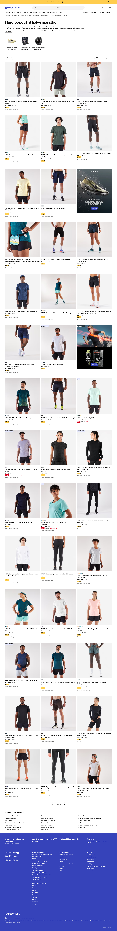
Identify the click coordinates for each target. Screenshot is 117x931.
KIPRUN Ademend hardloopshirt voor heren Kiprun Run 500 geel (22, 209)
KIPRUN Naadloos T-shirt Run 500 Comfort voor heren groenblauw (58, 683)
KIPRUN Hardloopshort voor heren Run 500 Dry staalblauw (56, 209)
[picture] (22, 79)
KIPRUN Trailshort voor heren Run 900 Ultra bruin (56, 735)
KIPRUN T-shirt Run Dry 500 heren (87, 418)
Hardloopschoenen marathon (49, 815)
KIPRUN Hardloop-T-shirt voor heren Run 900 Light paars (21, 470)
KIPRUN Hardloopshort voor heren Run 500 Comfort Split (21, 789)
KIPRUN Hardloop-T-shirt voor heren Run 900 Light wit (58, 629)
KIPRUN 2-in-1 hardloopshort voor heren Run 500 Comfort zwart (92, 102)
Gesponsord (80, 326)
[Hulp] (102, 8)
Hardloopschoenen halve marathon (11, 48)
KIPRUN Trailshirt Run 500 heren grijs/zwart (18, 522)
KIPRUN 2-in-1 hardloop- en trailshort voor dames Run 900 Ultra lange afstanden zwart (94, 312)
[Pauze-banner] (108, 2)
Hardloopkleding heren (84, 820)
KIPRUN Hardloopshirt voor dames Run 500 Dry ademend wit (92, 576)
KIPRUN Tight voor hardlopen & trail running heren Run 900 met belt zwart (58, 788)
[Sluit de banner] (110, 2)
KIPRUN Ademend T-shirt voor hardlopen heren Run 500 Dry (57, 156)
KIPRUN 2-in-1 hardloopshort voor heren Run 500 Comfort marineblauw (20, 365)
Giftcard (108, 12)
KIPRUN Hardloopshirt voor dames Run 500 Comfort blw (22, 630)
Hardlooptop (44, 829)
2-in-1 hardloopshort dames (13, 827)
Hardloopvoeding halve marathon (25, 48)
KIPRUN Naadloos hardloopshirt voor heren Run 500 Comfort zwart (21, 736)
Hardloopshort (82, 822)
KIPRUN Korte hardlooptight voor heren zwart (55, 260)
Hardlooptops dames (47, 818)
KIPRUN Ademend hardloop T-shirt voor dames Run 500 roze (93, 630)
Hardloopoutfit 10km (11, 818)
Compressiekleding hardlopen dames (16, 822)
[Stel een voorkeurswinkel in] (98, 8)
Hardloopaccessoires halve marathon (38, 48)
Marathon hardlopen (83, 815)
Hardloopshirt (9, 820)
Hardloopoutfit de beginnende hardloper (89, 818)
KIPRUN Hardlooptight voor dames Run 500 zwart (57, 574)
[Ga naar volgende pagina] (64, 804)
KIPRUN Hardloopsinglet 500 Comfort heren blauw (21, 680)
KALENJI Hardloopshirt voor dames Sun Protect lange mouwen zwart (94, 734)
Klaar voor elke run (10, 825)
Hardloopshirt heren (47, 825)
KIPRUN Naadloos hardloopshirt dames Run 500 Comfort (56, 470)
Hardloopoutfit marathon (12, 815)
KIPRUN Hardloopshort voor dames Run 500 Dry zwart (22, 155)
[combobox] (108, 58)
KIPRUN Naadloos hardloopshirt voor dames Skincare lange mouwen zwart (94, 468)
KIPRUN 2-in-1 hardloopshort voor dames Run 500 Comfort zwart (92, 260)
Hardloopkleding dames (12, 829)
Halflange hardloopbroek (48, 820)
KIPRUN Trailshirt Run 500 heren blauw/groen (19, 418)
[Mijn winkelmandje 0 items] (110, 8)
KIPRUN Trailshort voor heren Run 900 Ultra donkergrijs (58, 418)
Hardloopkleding (46, 822)
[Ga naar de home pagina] (12, 8)
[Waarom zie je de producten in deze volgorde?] (95, 58)
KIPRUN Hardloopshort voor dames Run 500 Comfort (94, 153)
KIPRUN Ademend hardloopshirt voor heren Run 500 (21, 311)
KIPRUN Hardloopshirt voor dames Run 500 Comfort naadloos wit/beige (93, 789)
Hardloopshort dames (47, 827)
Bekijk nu (94, 208)
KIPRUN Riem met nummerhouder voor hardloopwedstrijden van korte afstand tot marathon (22, 260)
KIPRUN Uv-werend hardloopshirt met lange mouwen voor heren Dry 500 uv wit (22, 575)
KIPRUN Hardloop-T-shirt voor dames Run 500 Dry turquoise (56, 523)
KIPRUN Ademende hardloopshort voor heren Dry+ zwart (21, 102)
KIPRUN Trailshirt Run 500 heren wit (52, 364)
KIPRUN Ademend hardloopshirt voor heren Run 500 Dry (57, 102)
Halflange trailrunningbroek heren (87, 825)
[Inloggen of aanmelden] (106, 8)
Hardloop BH (81, 827)
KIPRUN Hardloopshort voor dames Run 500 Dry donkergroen (92, 683)
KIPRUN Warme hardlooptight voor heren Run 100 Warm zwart (92, 521)
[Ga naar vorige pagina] (52, 804)
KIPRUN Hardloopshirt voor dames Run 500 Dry (56, 313)
